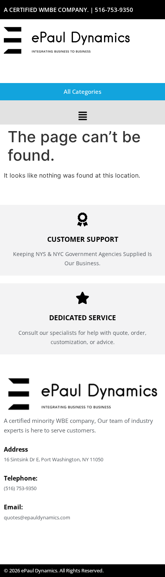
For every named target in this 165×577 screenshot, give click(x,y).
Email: (13, 507)
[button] (82, 116)
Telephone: (21, 478)
